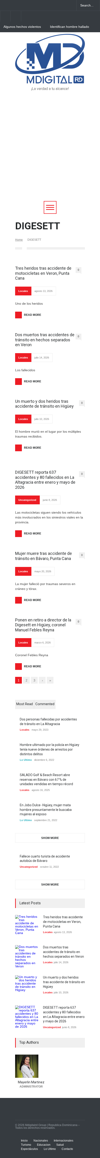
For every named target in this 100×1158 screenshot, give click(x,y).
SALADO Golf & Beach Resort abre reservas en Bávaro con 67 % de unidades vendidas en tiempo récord (46, 779)
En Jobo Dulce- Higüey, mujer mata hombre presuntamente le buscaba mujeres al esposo (46, 809)
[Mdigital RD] (50, 78)
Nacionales (40, 1140)
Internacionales (63, 1140)
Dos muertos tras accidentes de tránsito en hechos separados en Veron (44, 339)
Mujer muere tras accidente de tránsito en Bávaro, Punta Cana (43, 556)
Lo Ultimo (26, 759)
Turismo (26, 1144)
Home (19, 239)
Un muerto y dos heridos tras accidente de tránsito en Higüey (44, 404)
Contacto (67, 1149)
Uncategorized (27, 500)
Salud (60, 1144)
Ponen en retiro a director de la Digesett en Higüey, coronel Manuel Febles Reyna (43, 624)
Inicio (24, 1140)
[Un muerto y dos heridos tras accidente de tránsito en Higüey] (26, 986)
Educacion (43, 1144)
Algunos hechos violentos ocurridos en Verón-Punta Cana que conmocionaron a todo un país (23, 27)
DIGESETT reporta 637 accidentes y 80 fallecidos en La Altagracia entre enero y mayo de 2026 (45, 480)
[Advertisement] (50, 149)
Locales (23, 291)
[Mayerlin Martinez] (31, 1066)
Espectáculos (29, 1149)
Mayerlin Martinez (31, 1082)
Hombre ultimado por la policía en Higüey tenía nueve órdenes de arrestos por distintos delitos (49, 749)
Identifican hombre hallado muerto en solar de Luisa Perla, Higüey (69, 27)
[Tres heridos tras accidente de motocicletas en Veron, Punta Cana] (26, 926)
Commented (44, 704)
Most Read (24, 704)
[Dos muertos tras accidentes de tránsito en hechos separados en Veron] (26, 956)
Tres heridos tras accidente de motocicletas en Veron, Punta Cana (43, 273)
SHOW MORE (50, 838)
